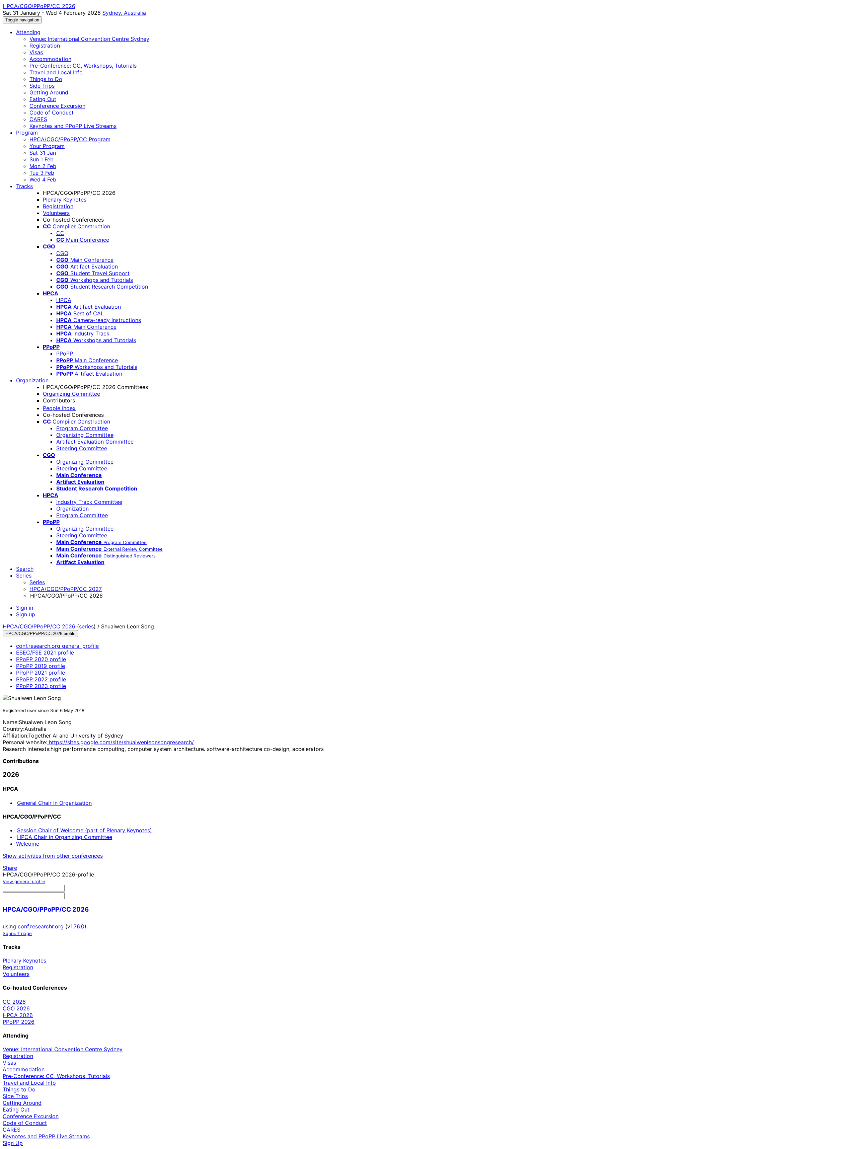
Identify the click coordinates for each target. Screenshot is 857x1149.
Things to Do (45, 79)
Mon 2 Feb (42, 166)
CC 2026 (14, 1001)
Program (27, 132)
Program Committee (82, 428)
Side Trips (42, 85)
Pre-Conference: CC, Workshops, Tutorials (83, 65)
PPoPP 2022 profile (41, 679)
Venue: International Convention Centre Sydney (89, 38)
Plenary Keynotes (64, 199)
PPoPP (64, 353)
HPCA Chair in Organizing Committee (64, 837)
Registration (44, 45)
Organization (32, 380)
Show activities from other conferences (53, 855)
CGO (62, 253)
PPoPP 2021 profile (40, 672)
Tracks (24, 186)
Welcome (27, 843)
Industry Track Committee (89, 502)
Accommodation (50, 59)
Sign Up (13, 1143)
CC (60, 233)
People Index (59, 408)
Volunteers (56, 213)
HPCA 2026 (18, 1015)
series (86, 626)
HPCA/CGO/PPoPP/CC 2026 (39, 626)
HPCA (63, 300)
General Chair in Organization (54, 802)
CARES (38, 119)
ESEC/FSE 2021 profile (45, 652)
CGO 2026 (16, 1008)
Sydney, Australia (124, 12)
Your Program (47, 146)
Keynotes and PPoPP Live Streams (72, 126)
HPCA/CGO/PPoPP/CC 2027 (65, 589)
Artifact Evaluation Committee (95, 441)
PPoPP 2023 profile (41, 686)
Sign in (24, 607)
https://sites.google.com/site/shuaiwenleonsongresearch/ (120, 742)
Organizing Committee (71, 393)
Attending (28, 32)
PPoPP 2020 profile (41, 659)
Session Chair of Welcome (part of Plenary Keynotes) (84, 830)
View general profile (24, 881)
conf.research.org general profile (57, 645)
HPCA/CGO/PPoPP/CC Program (69, 139)
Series (37, 582)
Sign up (25, 614)
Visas (36, 52)
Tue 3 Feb (41, 172)
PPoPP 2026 (18, 1021)
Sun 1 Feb (41, 159)
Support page (17, 933)
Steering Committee (81, 448)
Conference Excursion (57, 105)
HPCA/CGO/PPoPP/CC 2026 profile (40, 633)
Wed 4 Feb (42, 179)
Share (10, 867)
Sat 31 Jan (42, 152)
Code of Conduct (51, 112)
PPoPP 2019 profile (40, 666)
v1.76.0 (75, 926)
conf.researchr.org (41, 926)
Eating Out (42, 99)
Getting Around (48, 92)
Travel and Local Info (56, 72)
